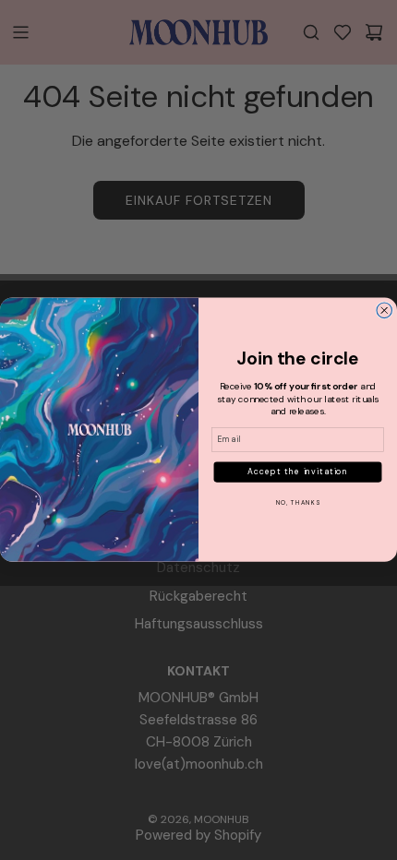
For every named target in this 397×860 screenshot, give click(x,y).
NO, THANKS (298, 502)
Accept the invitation (297, 472)
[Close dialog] (384, 310)
